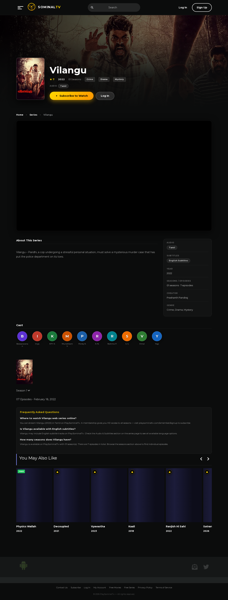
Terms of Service (164, 587)
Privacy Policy (145, 587)
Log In (105, 95)
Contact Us (62, 587)
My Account (100, 587)
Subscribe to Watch (73, 95)
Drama (179, 309)
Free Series (129, 587)
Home (19, 114)
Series (33, 114)
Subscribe (76, 587)
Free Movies (115, 587)
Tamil (63, 86)
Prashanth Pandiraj (177, 297)
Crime (170, 309)
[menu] (20, 7)
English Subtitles (178, 260)
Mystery (188, 309)
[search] (92, 7)
